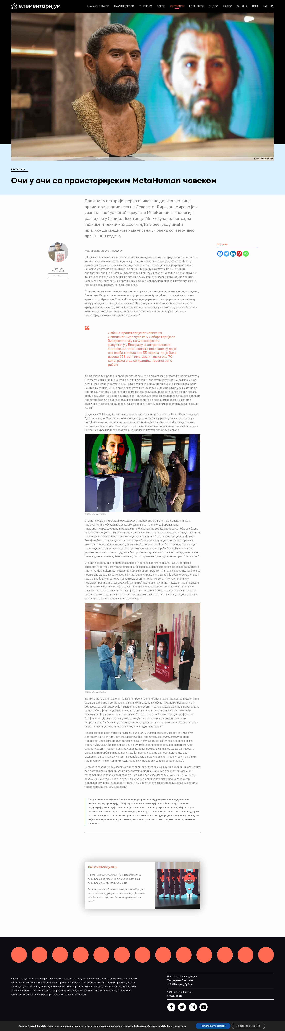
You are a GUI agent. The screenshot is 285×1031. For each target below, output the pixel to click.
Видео (213, 6)
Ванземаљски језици (102, 867)
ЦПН (255, 6)
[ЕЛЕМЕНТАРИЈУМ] (38, 6)
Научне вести (124, 6)
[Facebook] (220, 254)
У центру (145, 6)
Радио (227, 6)
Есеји (161, 6)
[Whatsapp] (246, 254)
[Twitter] (226, 254)
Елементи (196, 6)
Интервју (177, 6)
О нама (242, 6)
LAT (265, 6)
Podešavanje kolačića (248, 1025)
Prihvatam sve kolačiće (213, 1025)
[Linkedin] (233, 254)
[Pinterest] (239, 254)
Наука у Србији (98, 6)
